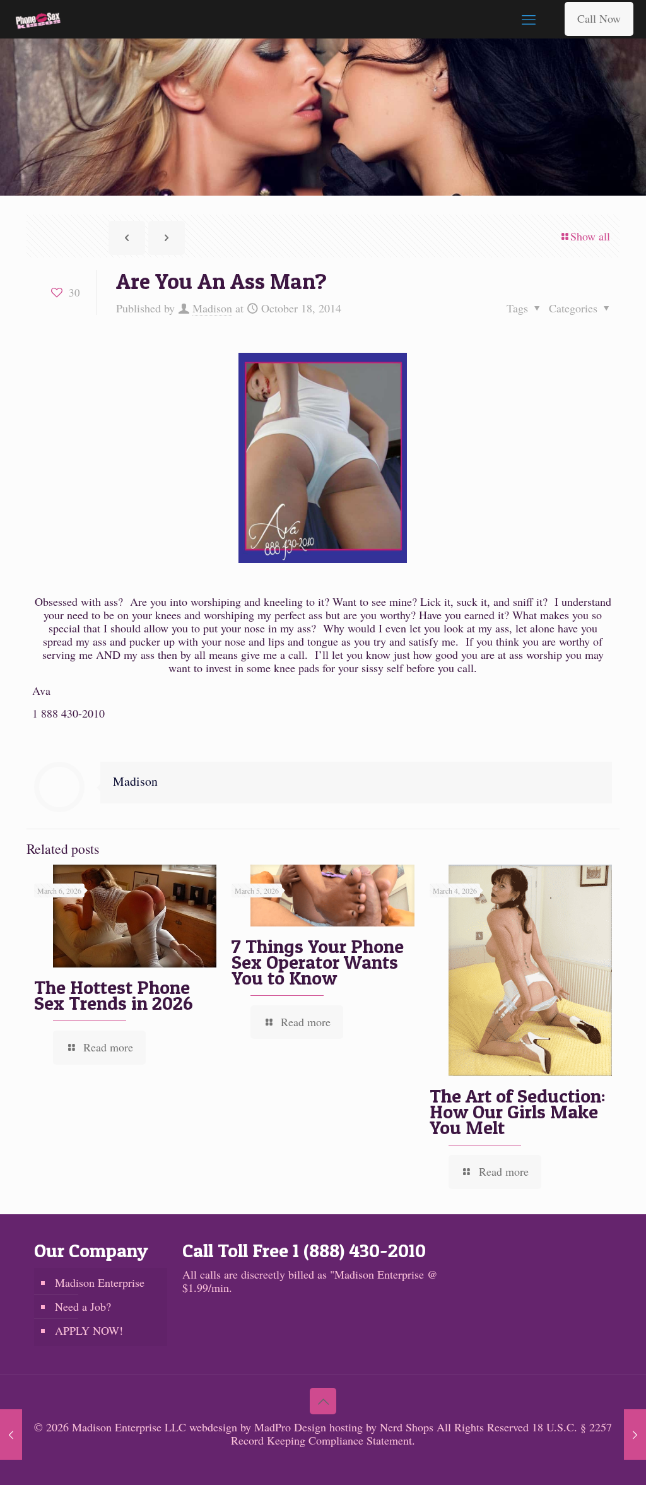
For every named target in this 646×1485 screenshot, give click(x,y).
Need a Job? (83, 1306)
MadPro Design (291, 1427)
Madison (212, 308)
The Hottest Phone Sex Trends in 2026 (113, 995)
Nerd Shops (406, 1427)
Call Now (599, 18)
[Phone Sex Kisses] (38, 19)
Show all (590, 236)
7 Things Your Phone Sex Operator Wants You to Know (318, 962)
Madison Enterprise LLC (130, 1427)
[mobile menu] (528, 19)
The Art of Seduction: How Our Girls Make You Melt (518, 1111)
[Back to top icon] (323, 1401)
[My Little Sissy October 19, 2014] (635, 1434)
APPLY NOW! (89, 1330)
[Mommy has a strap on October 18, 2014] (11, 1434)
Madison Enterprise (99, 1282)
